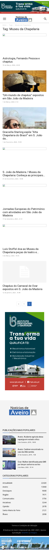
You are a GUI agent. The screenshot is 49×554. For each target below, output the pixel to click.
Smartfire (25, 533)
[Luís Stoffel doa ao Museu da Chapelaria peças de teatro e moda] (24, 235)
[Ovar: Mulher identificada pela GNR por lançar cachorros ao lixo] (9, 465)
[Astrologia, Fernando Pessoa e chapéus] (24, 44)
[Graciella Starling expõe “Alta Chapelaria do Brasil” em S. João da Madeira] (24, 118)
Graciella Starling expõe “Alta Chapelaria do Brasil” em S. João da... (22, 135)
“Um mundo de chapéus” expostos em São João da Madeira (23, 97)
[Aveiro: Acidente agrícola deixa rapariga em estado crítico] (9, 440)
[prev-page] (18, 304)
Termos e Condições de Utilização (24, 525)
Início (5, 25)
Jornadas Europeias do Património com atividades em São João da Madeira (24, 212)
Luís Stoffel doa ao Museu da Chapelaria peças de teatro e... (21, 250)
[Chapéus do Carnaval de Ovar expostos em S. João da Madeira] (24, 271)
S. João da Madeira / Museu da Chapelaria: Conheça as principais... (24, 174)
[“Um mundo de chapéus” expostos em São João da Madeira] (24, 81)
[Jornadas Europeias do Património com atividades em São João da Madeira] (24, 195)
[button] (45, 18)
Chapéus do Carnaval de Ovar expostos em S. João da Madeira (22, 287)
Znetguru (33, 533)
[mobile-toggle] (4, 18)
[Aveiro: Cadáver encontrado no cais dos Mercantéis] (9, 452)
